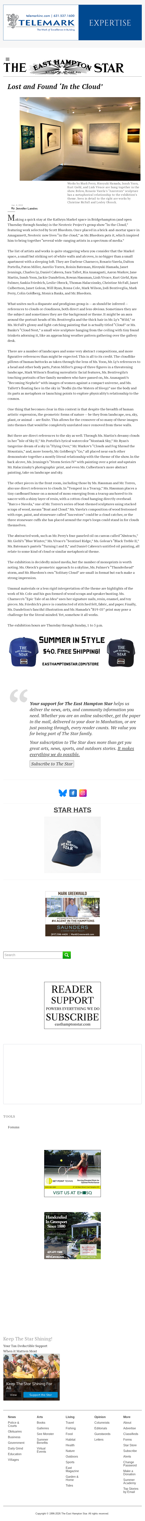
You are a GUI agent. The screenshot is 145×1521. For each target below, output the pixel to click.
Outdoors (72, 1456)
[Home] (63, 67)
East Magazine (72, 1469)
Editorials (100, 1428)
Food (69, 1434)
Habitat (70, 1439)
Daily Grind (15, 1448)
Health (70, 1445)
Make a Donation (129, 1472)
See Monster (45, 1434)
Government (16, 1442)
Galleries (43, 1428)
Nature (70, 1450)
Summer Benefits (42, 1441)
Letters (98, 1439)
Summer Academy (129, 1481)
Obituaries (15, 1431)
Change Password (130, 1464)
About (127, 1422)
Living (70, 1417)
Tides (69, 1485)
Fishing (71, 1428)
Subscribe (130, 1450)
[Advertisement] (72, 1300)
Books (41, 1422)
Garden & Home (72, 1478)
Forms (127, 1439)
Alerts (127, 1456)
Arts (40, 1417)
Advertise (129, 1428)
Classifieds (130, 1434)
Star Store (130, 1445)
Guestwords (102, 1434)
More (126, 1417)
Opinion (100, 1417)
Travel (70, 1422)
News (12, 1417)
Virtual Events (41, 1450)
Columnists (102, 1422)
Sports (70, 1462)
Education (15, 1454)
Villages (13, 1459)
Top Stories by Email (130, 1490)
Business (14, 1437)
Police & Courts (13, 1424)
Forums (13, 1127)
